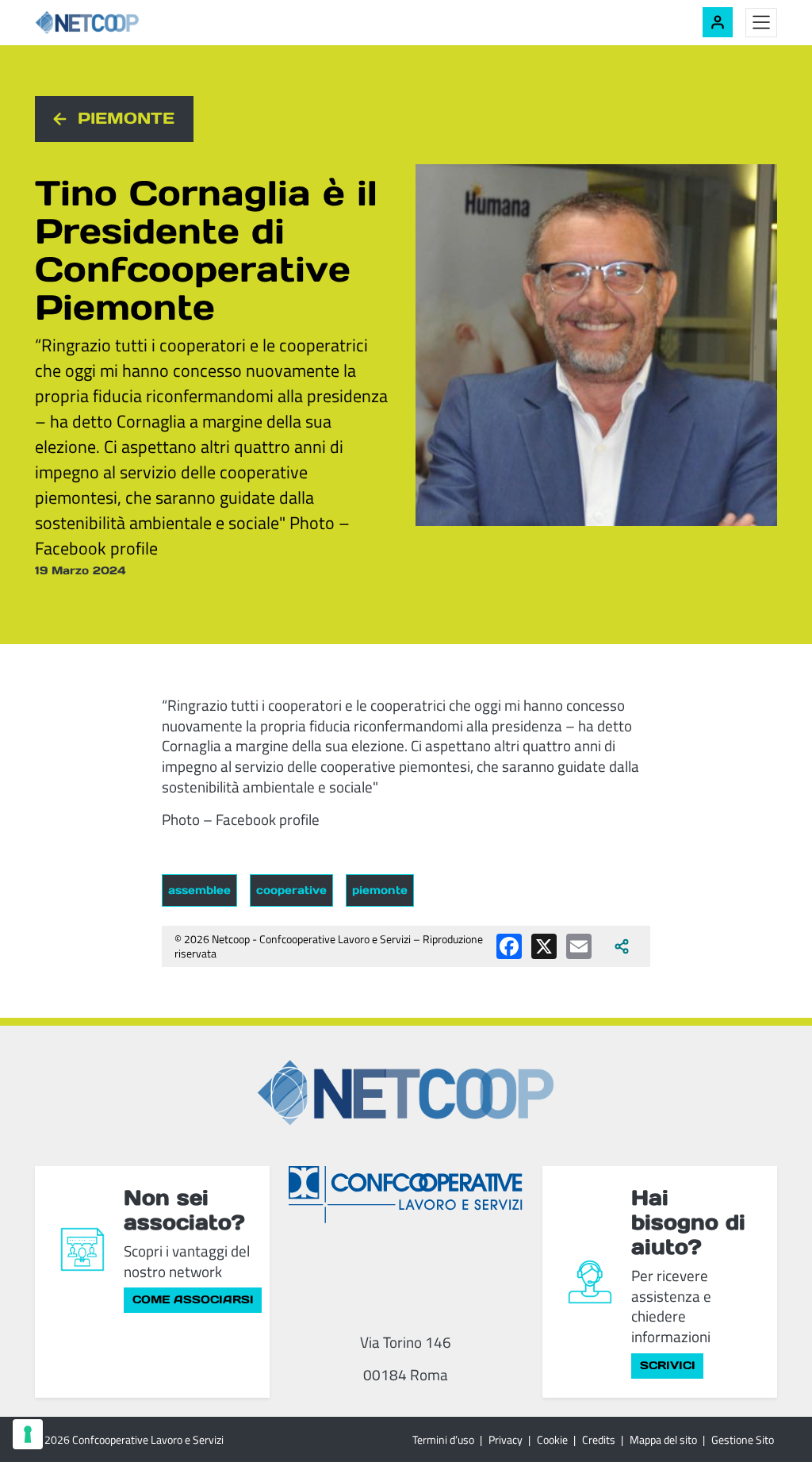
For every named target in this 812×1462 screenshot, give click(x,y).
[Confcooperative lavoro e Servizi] (406, 1194)
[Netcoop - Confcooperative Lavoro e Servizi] (122, 22)
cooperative (291, 890)
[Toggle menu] (761, 22)
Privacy (505, 1439)
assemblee (199, 890)
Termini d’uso (443, 1439)
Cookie (552, 1439)
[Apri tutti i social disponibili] (621, 946)
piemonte (380, 890)
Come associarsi (193, 1299)
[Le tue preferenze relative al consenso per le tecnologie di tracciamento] (28, 1434)
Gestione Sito (742, 1439)
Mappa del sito (663, 1439)
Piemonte (126, 118)
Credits (598, 1439)
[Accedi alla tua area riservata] (718, 22)
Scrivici (667, 1365)
